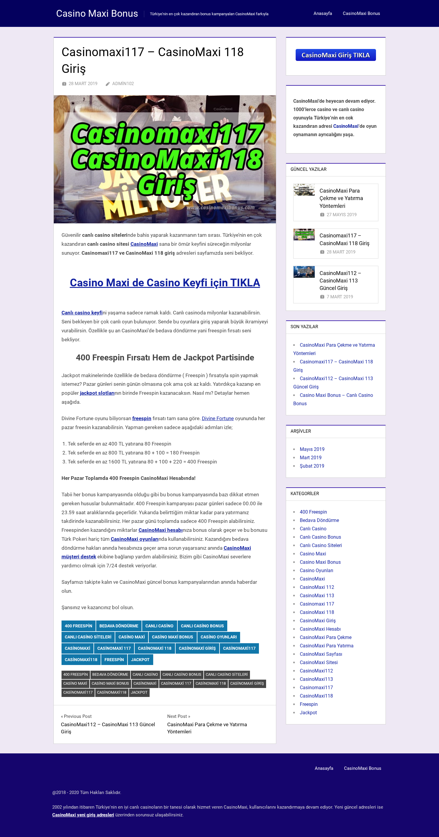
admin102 (123, 83)
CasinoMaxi (144, 244)
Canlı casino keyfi (82, 313)
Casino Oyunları (219, 637)
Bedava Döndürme (118, 625)
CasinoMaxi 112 (317, 587)
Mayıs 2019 (312, 449)
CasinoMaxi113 (316, 679)
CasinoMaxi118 (81, 659)
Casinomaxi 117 (114, 648)
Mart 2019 (311, 457)
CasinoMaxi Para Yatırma (327, 646)
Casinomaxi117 (239, 648)
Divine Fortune (218, 418)
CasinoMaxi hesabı (161, 530)
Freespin (114, 659)
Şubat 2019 (312, 466)
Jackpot (140, 659)
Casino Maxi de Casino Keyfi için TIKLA (165, 283)
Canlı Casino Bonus (202, 625)
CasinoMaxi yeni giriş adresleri (83, 815)
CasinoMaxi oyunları (135, 539)
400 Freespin (78, 625)
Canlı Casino (159, 625)
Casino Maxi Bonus (97, 13)
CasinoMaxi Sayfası (321, 654)
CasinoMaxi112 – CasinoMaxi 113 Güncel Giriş (340, 280)
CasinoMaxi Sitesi (319, 662)
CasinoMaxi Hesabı (320, 629)
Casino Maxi (132, 637)
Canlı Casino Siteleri (88, 637)
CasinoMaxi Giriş (197, 648)
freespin (141, 418)
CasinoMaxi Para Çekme (325, 637)
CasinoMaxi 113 (317, 595)
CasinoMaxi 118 (154, 648)
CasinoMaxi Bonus (361, 13)
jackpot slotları (97, 393)
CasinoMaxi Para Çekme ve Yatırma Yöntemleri (341, 198)
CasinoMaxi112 (316, 671)
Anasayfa (323, 13)
